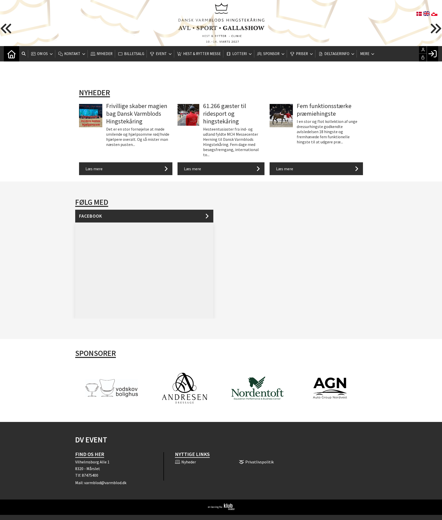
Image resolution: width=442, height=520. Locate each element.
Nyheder (94, 92)
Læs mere (94, 168)
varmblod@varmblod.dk (105, 482)
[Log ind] (432, 53)
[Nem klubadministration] (221, 508)
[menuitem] (11, 53)
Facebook (90, 216)
